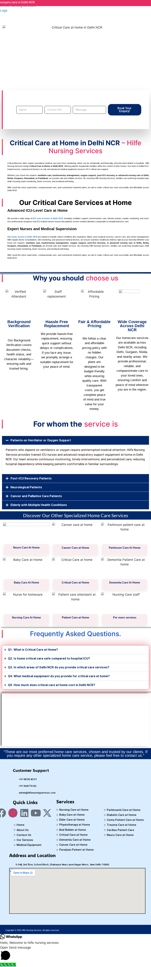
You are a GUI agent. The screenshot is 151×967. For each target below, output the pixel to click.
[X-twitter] (47, 812)
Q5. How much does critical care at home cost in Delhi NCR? (51, 685)
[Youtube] (35, 812)
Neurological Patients (26, 487)
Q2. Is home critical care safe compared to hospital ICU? (49, 658)
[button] (75, 440)
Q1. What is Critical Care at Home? (33, 649)
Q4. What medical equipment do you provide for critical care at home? (59, 676)
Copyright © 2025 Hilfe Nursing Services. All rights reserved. (32, 930)
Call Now (75, 723)
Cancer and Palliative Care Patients (36, 496)
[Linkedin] (24, 812)
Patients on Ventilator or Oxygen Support (40, 440)
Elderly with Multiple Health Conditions (38, 505)
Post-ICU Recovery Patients (31, 478)
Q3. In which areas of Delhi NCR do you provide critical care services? (58, 667)
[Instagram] (12, 812)
